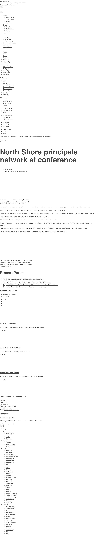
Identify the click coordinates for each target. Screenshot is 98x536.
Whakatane (6, 60)
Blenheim (5, 83)
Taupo (4, 54)
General (5, 15)
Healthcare (6, 126)
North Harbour (7, 39)
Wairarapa (6, 75)
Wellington (6, 69)
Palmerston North (8, 67)
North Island (6, 448)
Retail (4, 133)
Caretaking (6, 122)
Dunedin (5, 93)
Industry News (10, 19)
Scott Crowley (9, 169)
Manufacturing (7, 129)
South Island (6, 487)
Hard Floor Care (7, 108)
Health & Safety (10, 29)
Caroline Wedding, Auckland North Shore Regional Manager (71, 207)
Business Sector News (9, 137)
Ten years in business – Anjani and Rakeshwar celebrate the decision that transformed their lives (30, 285)
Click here (3, 330)
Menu (2, 7)
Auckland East (7, 45)
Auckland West (7, 49)
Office (4, 131)
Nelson (5, 81)
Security (5, 112)
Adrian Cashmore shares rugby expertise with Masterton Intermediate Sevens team (27, 283)
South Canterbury (8, 89)
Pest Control (6, 117)
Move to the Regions (8, 323)
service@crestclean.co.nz (11, 410)
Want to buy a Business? (10, 347)
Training (8, 31)
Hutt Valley (6, 71)
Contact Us (3, 424)
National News (10, 17)
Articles (8, 21)
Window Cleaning (8, 119)
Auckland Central (8, 41)
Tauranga (5, 58)
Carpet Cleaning (7, 115)
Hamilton (5, 52)
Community (9, 23)
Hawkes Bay (6, 62)
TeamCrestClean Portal (9, 372)
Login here (3, 380)
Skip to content (4, 1)
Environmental (7, 103)
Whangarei (6, 37)
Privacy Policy (11, 424)
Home (4, 429)
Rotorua (5, 56)
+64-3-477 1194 (7, 408)
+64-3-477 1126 (11, 406)
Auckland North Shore (9, 43)
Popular (5, 25)
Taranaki (5, 65)
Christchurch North (8, 85)
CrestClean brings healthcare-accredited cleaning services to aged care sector (25, 281)
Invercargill (6, 95)
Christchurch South (8, 87)
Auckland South (7, 47)
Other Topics (6, 505)
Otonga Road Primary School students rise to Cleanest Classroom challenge (25, 287)
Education (8, 27)
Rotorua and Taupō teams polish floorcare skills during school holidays (23, 279)
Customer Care (7, 101)
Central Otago (7, 91)
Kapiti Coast (6, 73)
